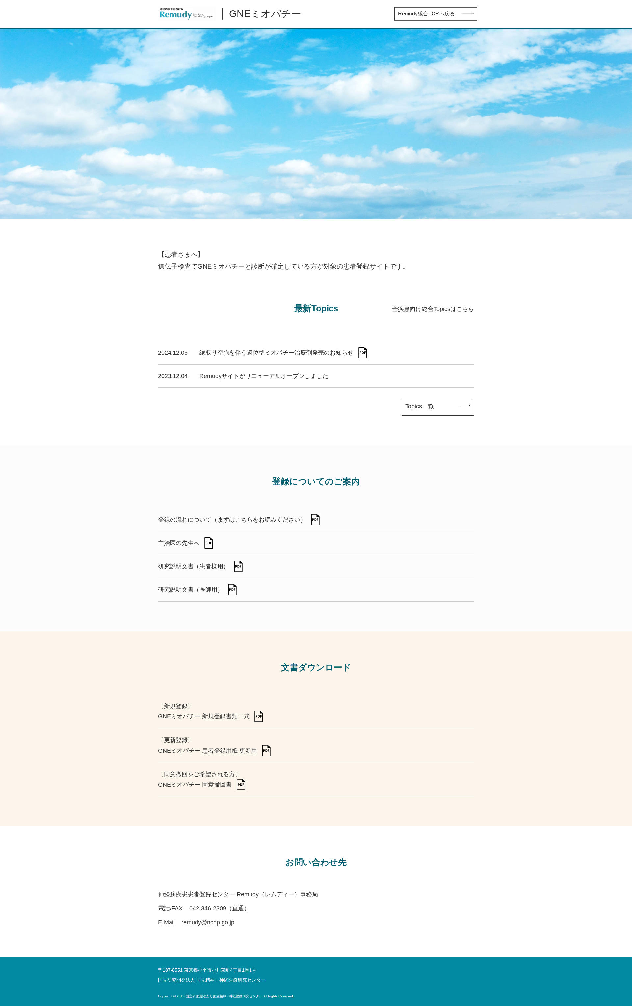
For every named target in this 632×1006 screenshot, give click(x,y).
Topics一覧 (419, 406)
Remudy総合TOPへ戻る (426, 13)
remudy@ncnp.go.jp (207, 922)
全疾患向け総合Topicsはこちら (433, 309)
